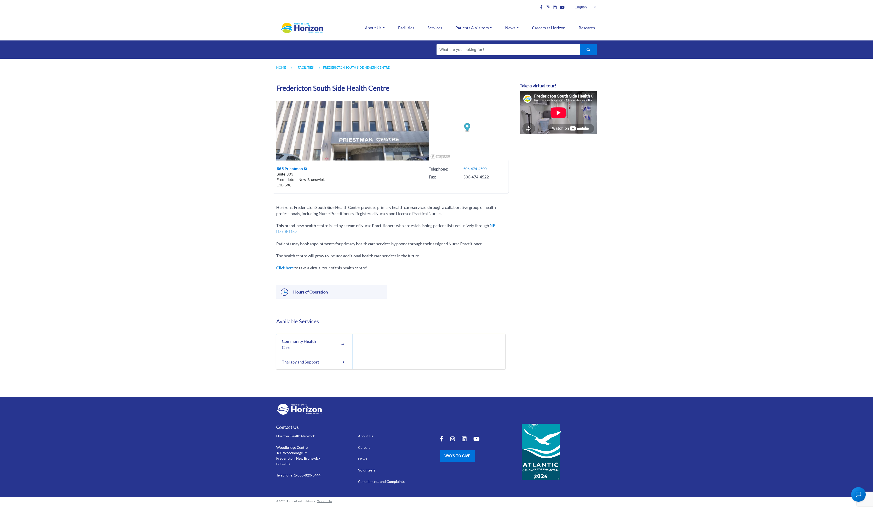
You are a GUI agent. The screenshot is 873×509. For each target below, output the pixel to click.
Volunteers (366, 470)
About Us (373, 27)
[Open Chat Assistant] (858, 494)
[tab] (314, 344)
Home (281, 67)
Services (434, 27)
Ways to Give (457, 456)
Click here (285, 267)
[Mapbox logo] (440, 156)
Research (587, 27)
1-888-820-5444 (307, 475)
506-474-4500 (475, 168)
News (510, 27)
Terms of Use (324, 501)
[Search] (588, 49)
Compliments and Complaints (381, 481)
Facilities (406, 27)
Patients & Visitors (472, 27)
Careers (364, 447)
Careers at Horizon (548, 27)
